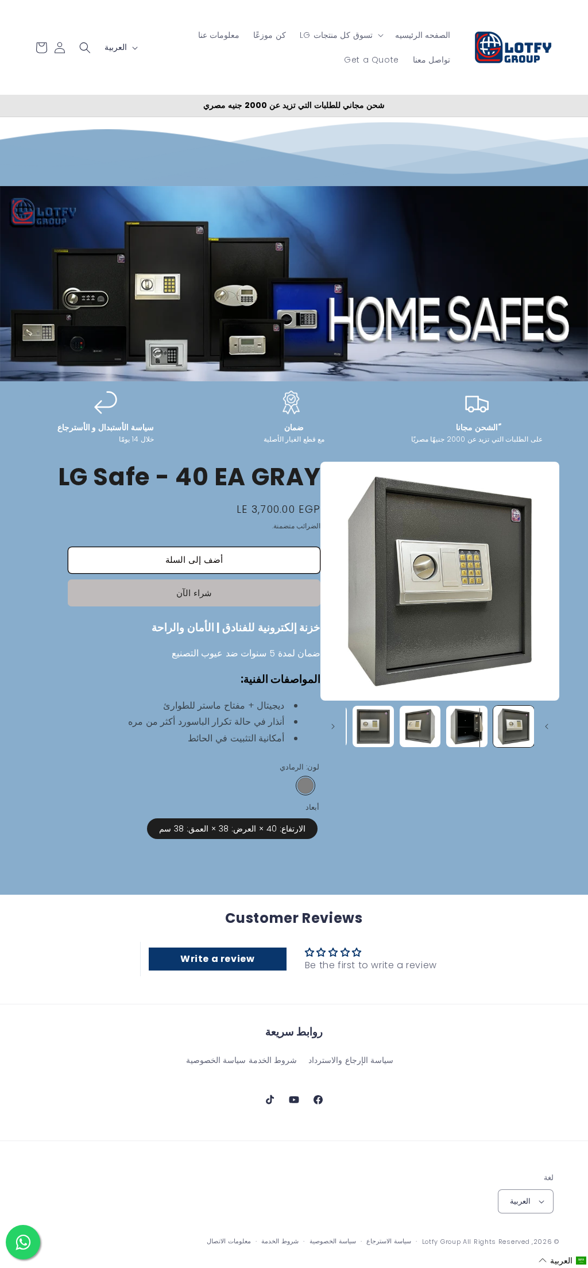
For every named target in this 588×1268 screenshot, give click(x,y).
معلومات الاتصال (229, 1241)
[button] (340, 35)
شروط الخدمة (273, 1060)
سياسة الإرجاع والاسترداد (350, 1060)
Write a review (217, 958)
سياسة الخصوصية (216, 1060)
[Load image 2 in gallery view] (466, 726)
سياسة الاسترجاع (388, 1241)
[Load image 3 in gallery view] (420, 726)
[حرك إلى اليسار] (546, 726)
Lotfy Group (441, 1241)
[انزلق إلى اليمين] (333, 726)
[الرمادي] (305, 786)
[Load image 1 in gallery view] (513, 726)
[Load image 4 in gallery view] (373, 726)
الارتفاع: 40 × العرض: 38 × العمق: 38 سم (232, 828)
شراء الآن (194, 593)
